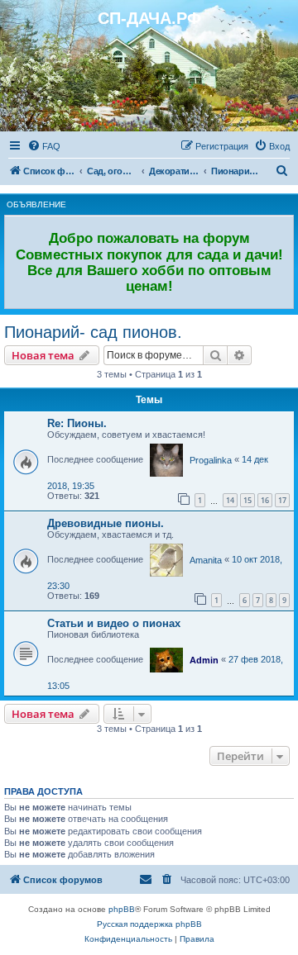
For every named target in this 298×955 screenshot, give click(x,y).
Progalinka (211, 460)
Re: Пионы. (77, 423)
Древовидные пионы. (105, 523)
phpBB (121, 909)
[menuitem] (43, 146)
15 (247, 500)
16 (265, 500)
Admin (204, 660)
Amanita (206, 560)
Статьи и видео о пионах (113, 623)
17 (282, 500)
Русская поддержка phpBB (149, 924)
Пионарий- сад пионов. (93, 332)
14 (230, 500)
